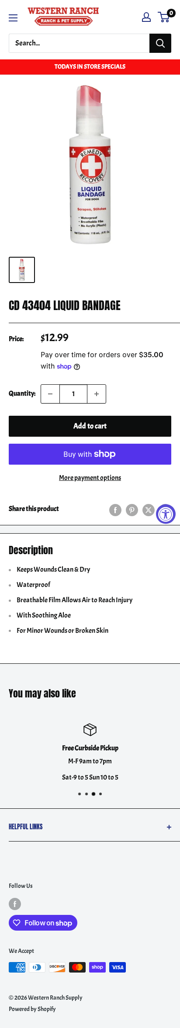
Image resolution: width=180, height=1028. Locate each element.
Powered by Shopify (32, 1009)
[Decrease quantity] (50, 394)
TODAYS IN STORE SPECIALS (90, 66)
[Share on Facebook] (115, 509)
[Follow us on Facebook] (15, 903)
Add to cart (90, 426)
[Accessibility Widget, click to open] (166, 514)
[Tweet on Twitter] (148, 509)
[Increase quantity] (96, 394)
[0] (164, 17)
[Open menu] (13, 17)
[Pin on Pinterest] (132, 509)
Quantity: (22, 393)
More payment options (90, 477)
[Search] (160, 43)
